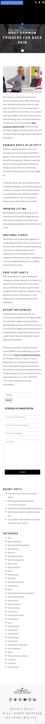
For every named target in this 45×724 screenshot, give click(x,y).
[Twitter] (15, 699)
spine (10, 622)
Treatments (12, 663)
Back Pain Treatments (16, 560)
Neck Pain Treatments (16, 582)
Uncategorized (13, 667)
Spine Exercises (13, 626)
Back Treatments (14, 567)
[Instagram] (29, 699)
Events (10, 571)
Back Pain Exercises (15, 556)
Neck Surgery (13, 586)
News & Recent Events (16, 597)
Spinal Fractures (14, 608)
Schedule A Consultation (12, 2)
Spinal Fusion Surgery (16, 615)
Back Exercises (13, 549)
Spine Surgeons (13, 637)
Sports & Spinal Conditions (18, 656)
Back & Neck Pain (14, 541)
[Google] (20, 699)
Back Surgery (13, 563)
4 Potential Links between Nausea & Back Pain (25, 508)
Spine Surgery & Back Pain (17, 645)
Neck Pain (11, 578)
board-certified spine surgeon (27, 355)
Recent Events (13, 600)
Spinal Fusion (13, 611)
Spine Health (12, 630)
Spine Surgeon (13, 633)
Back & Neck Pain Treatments (19, 545)
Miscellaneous (13, 574)
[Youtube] (24, 699)
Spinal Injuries (13, 619)
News (10, 589)
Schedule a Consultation (19, 408)
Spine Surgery (13, 641)
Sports (10, 652)
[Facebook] (10, 699)
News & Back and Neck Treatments (21, 593)
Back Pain (11, 552)
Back (9, 538)
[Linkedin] (34, 699)
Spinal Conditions (14, 604)
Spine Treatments (14, 648)
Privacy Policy (22, 708)
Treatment (11, 659)
